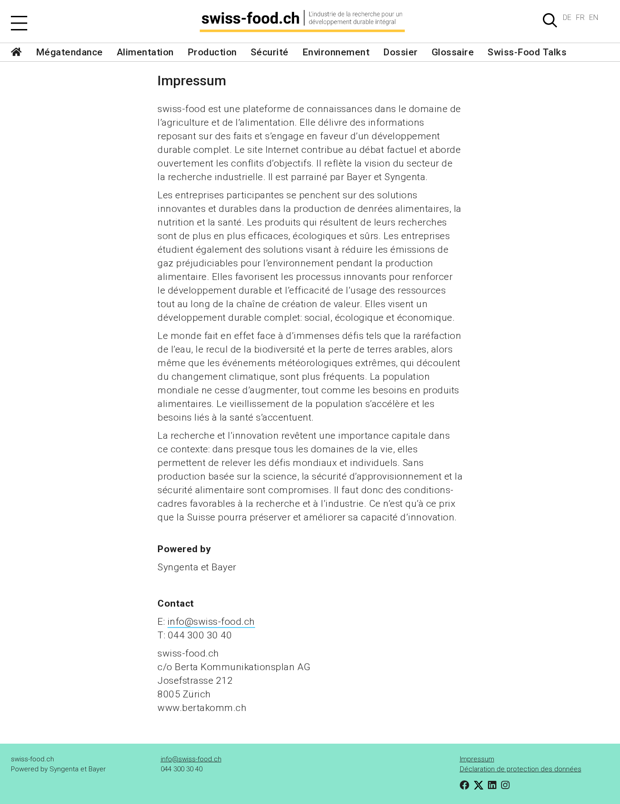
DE (567, 17)
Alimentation (145, 52)
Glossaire (453, 52)
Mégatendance (69, 52)
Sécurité (270, 52)
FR (580, 17)
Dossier (400, 52)
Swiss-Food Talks (526, 52)
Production (212, 52)
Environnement (336, 52)
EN (593, 17)
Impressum (477, 759)
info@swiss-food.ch (211, 621)
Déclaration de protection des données (520, 769)
